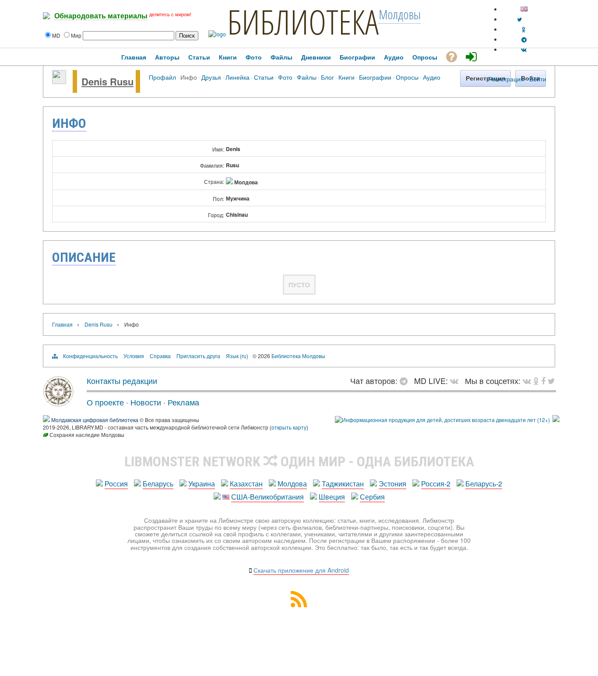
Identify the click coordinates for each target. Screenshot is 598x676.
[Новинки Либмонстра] (536, 380)
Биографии (375, 76)
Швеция (332, 497)
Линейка (237, 76)
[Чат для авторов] (406, 380)
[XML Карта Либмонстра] (299, 604)
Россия (116, 484)
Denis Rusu (107, 81)
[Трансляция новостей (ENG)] (519, 19)
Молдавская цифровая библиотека (94, 419)
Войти (537, 78)
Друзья (211, 76)
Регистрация (506, 78)
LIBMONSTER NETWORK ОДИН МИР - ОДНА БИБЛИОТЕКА (299, 461)
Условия (133, 355)
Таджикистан (343, 484)
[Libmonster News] (551, 380)
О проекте (105, 402)
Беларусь (158, 484)
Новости (145, 402)
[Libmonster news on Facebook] (543, 380)
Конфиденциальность (90, 355)
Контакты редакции (122, 380)
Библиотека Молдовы (298, 355)
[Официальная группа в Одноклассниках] (524, 29)
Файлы (307, 76)
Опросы (407, 76)
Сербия (372, 497)
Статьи (264, 76)
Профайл (162, 76)
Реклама (183, 402)
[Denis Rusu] (59, 81)
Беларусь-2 (483, 484)
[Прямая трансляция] (456, 380)
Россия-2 (435, 484)
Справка (160, 355)
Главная (62, 324)
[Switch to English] (524, 9)
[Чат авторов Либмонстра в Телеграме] (524, 39)
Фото (285, 76)
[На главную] (58, 403)
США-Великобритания (267, 497)
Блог (327, 76)
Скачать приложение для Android (301, 570)
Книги (346, 76)
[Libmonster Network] (442, 419)
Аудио (431, 76)
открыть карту (288, 427)
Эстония (392, 484)
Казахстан (246, 484)
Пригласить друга (198, 355)
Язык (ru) (237, 355)
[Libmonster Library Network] (555, 419)
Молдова (292, 484)
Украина (201, 484)
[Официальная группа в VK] (524, 49)
